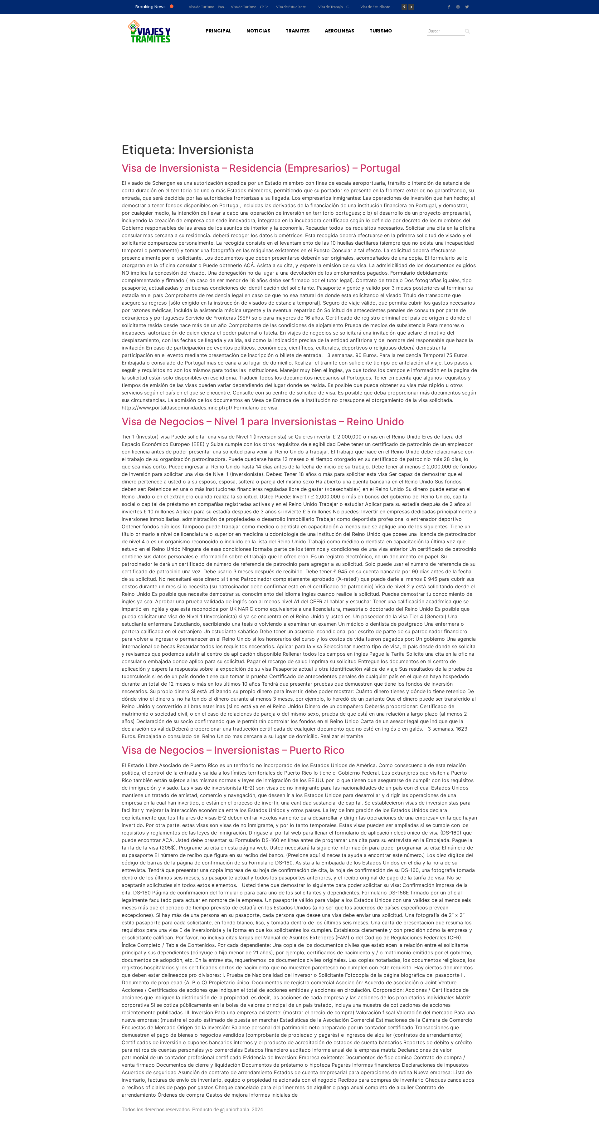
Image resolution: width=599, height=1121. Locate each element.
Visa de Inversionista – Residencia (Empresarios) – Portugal (261, 168)
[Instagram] (458, 7)
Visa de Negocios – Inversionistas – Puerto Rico (233, 750)
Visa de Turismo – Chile (249, 6)
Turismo (380, 30)
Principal (218, 30)
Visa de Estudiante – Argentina (385, 6)
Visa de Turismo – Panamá (210, 6)
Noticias (258, 30)
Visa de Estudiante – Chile (297, 6)
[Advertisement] (299, 95)
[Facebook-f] (449, 7)
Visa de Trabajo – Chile (336, 6)
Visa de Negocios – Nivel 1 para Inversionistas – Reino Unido (263, 421)
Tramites (297, 30)
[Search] (467, 31)
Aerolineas (339, 30)
